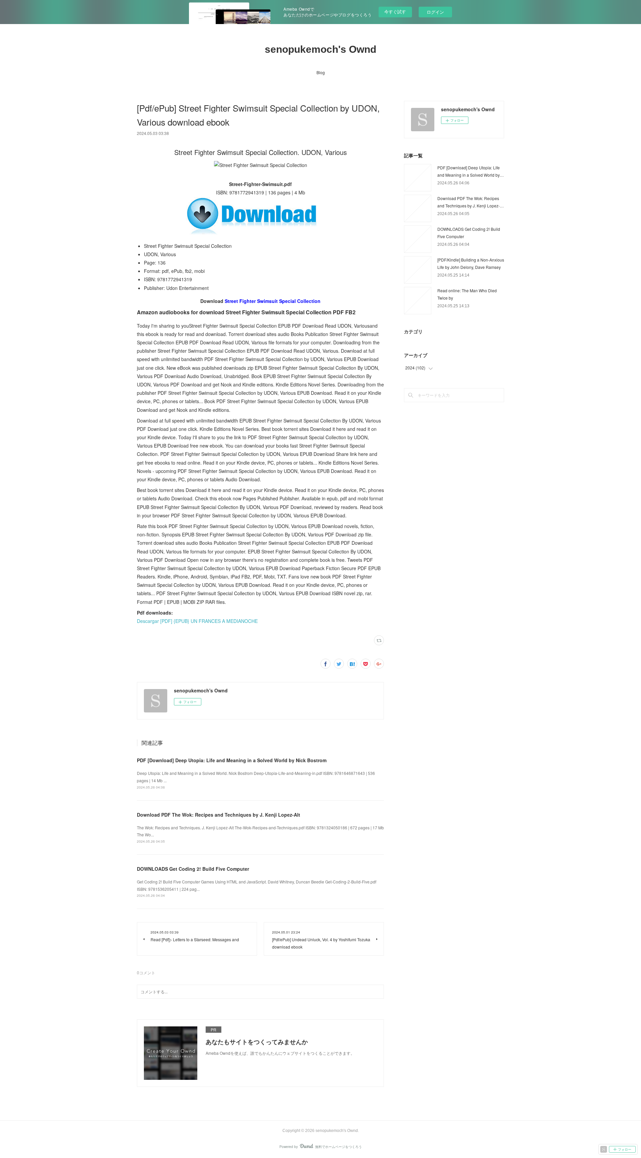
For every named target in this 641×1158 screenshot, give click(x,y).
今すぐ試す (395, 11)
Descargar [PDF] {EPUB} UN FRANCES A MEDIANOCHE (197, 621)
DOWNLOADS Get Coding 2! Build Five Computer (193, 868)
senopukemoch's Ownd (320, 49)
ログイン (435, 12)
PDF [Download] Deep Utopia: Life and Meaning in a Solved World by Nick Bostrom (232, 760)
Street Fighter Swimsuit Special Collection (272, 301)
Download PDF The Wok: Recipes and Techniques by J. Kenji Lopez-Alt (218, 814)
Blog (320, 72)
